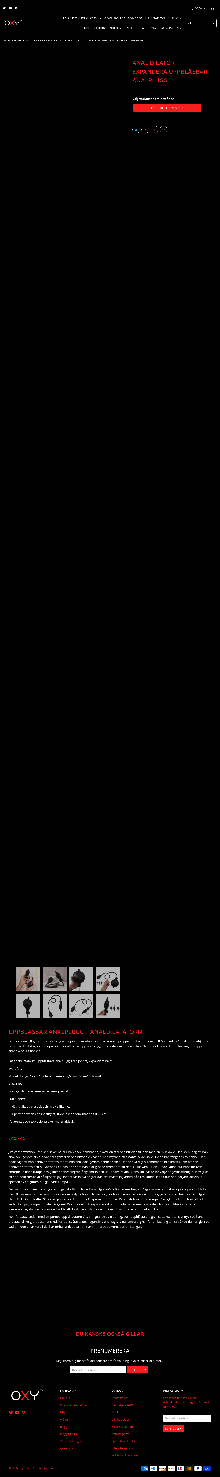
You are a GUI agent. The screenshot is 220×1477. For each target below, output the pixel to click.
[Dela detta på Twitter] (136, 129)
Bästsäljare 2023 (122, 1405)
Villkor (64, 1419)
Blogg (63, 1427)
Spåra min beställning (74, 1405)
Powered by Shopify (45, 1468)
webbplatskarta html (125, 1455)
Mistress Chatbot (123, 1427)
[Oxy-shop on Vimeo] (15, 8)
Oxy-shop (24, 1468)
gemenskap (67, 1448)
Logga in (199, 8)
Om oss (65, 1398)
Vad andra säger (70, 1441)
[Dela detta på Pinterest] (154, 129)
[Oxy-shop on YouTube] (9, 8)
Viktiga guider (120, 1419)
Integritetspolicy (122, 1448)
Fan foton (118, 1412)
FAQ (62, 1412)
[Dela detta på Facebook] (145, 129)
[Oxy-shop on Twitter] (4, 8)
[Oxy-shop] (12, 23)
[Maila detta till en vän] (163, 129)
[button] (163, 18)
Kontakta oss (120, 1398)
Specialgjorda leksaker (126, 1441)
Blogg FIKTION (69, 1434)
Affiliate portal (121, 1434)
